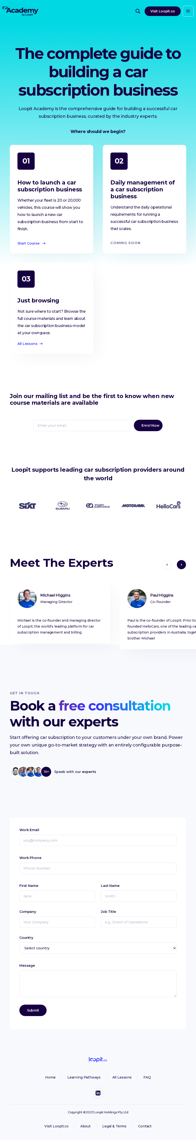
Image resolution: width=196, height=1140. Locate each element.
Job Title (108, 912)
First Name (28, 886)
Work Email (29, 830)
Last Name (110, 886)
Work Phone (30, 858)
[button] (188, 11)
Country (26, 938)
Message (27, 965)
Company (27, 912)
